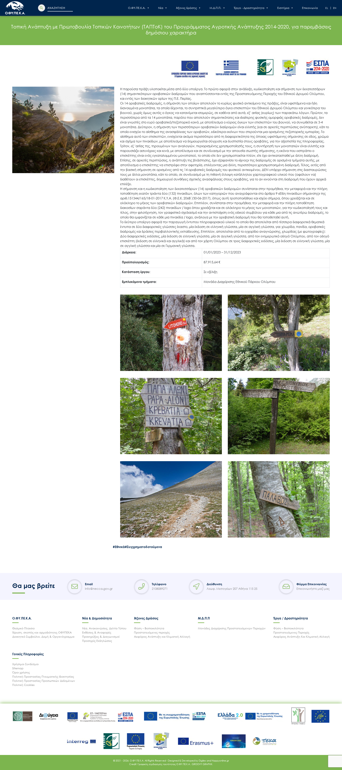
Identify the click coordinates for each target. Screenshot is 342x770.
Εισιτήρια (283, 7)
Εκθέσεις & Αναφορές (96, 632)
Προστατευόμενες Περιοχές (291, 632)
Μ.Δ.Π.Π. (215, 7)
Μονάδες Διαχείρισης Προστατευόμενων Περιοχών (232, 628)
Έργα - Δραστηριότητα (249, 7)
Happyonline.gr (220, 760)
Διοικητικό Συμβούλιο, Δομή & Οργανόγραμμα (43, 636)
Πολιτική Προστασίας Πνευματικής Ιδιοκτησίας (43, 676)
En (335, 8)
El (327, 8)
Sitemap (18, 668)
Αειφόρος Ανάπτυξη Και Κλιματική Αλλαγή (301, 636)
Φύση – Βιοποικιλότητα (149, 628)
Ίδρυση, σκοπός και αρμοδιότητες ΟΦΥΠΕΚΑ (42, 632)
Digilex (203, 760)
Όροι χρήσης (21, 672)
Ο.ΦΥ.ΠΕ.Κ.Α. (136, 7)
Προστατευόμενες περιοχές (152, 632)
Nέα (160, 7)
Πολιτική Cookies (23, 685)
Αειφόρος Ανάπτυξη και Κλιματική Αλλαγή (162, 636)
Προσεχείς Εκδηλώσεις (97, 640)
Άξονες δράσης (186, 7)
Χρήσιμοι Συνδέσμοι (25, 664)
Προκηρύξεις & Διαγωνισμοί (101, 636)
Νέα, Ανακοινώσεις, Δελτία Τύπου (104, 628)
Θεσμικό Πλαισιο (23, 628)
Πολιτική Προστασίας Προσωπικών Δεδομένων (43, 680)
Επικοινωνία (310, 7)
